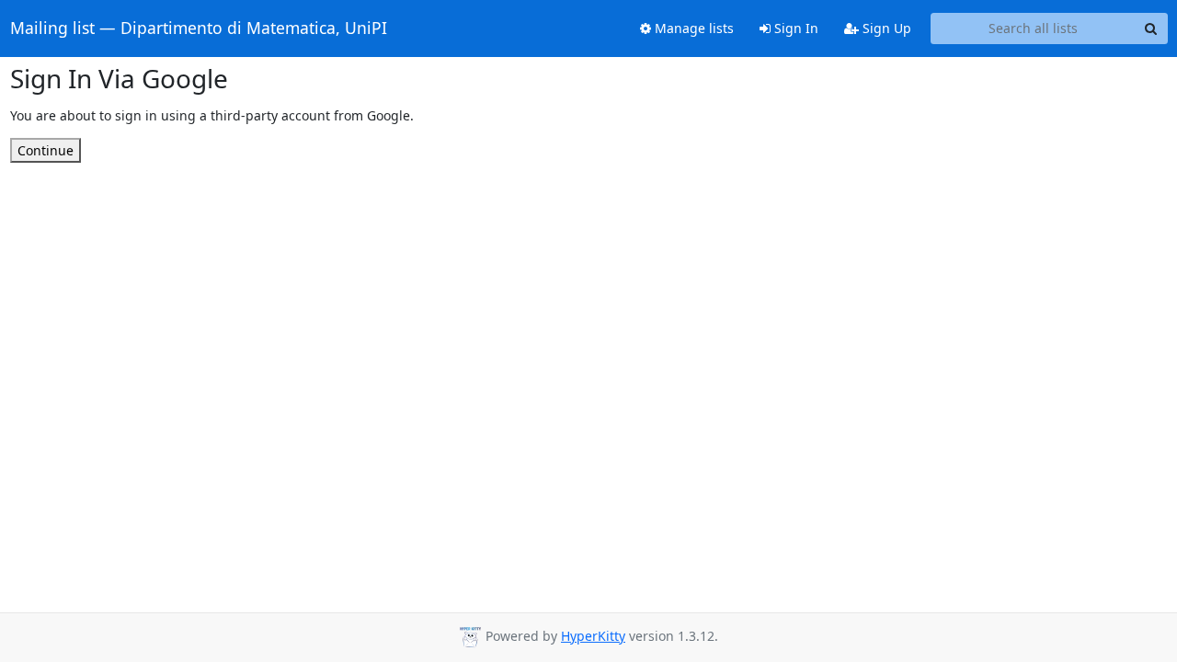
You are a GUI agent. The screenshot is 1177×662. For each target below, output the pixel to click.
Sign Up (885, 28)
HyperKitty (593, 636)
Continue (45, 150)
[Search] (1151, 28)
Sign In (794, 28)
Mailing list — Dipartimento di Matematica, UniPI (198, 28)
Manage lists (692, 28)
